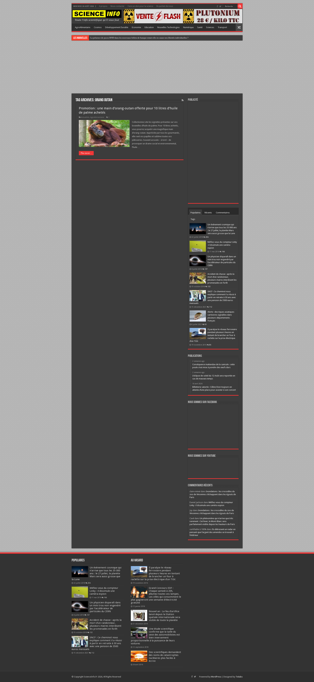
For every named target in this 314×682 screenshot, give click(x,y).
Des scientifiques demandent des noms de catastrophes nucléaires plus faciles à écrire (165, 656)
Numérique (188, 27)
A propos (103, 6)
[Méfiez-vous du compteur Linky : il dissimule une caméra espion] (198, 246)
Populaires (196, 212)
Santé (199, 27)
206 (207, 237)
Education (149, 27)
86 (210, 345)
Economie (136, 27)
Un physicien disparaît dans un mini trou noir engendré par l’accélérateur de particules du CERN (105, 607)
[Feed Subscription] (182, 100)
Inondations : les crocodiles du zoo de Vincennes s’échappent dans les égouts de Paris (213, 494)
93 (206, 324)
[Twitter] (220, 6)
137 (206, 269)
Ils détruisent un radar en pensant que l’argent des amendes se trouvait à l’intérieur (213, 532)
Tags (193, 219)
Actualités (85, 117)
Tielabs (239, 676)
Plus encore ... (86, 153)
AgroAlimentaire (82, 27)
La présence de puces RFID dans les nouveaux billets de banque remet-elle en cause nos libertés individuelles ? (139, 38)
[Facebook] (217, 6)
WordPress (216, 676)
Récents (208, 212)
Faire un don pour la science (140, 6)
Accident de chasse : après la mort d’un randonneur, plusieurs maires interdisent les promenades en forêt (106, 624)
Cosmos (98, 27)
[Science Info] (97, 15)
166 (223, 252)
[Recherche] (240, 6)
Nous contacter (117, 6)
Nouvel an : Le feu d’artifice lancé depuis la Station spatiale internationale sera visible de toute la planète (164, 616)
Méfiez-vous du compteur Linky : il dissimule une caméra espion (222, 245)
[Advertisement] (157, 67)
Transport (222, 27)
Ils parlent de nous (164, 6)
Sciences (210, 27)
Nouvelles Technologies (168, 27)
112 (210, 307)
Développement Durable (116, 27)
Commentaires (223, 212)
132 (209, 286)
